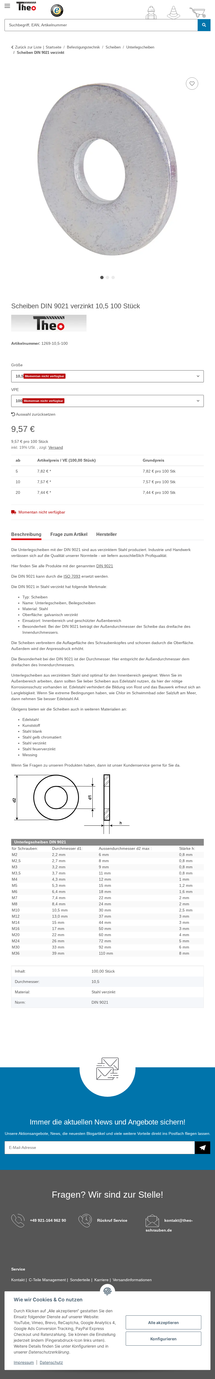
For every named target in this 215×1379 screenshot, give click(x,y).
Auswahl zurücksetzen (35, 414)
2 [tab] (107, 277)
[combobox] (107, 376)
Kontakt (18, 1280)
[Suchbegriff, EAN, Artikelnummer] (204, 25)
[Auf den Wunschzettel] (192, 83)
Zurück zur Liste (28, 47)
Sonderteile (80, 1280)
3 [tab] (113, 277)
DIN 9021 (104, 566)
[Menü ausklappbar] (7, 3)
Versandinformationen (132, 1280)
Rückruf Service (112, 1220)
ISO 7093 (72, 576)
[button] (151, 13)
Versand (55, 447)
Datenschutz (51, 1362)
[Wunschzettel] (173, 13)
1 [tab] (102, 277)
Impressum (24, 1362)
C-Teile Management (48, 1280)
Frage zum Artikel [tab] (68, 534)
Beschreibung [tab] (26, 534)
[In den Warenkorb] (15, 70)
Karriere (102, 1280)
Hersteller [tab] (106, 534)
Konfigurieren (163, 1338)
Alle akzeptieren (163, 1322)
